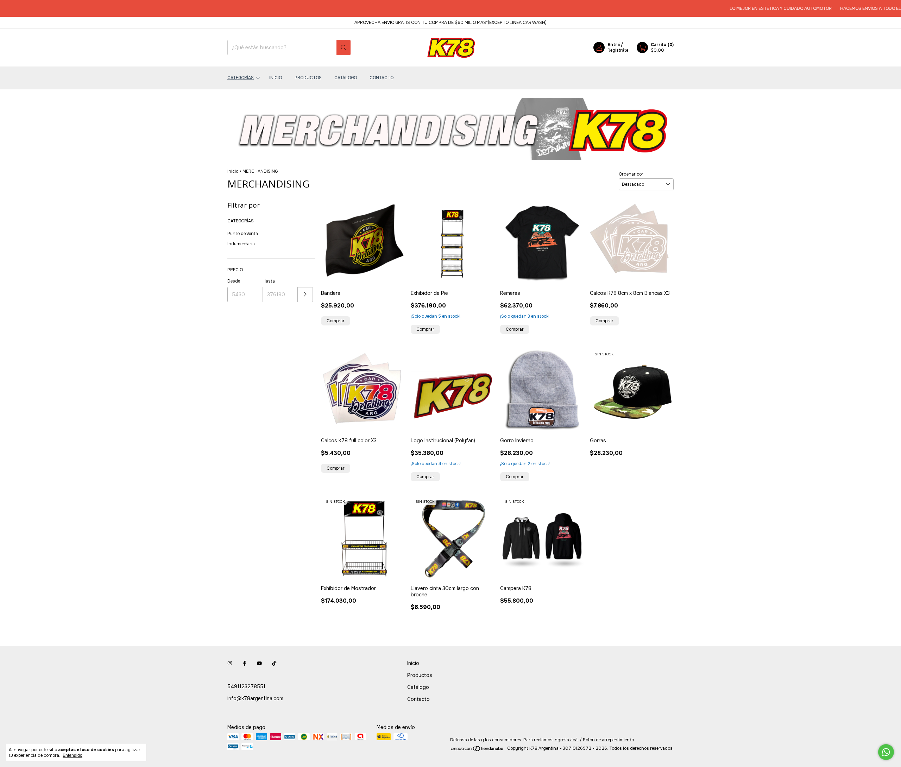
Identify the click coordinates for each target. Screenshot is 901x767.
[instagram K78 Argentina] (229, 663)
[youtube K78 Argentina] (259, 663)
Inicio (275, 78)
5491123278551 (246, 686)
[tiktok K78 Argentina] (274, 663)
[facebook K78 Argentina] (244, 663)
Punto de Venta (242, 233)
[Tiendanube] (477, 750)
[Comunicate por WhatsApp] (886, 752)
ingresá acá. (566, 740)
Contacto (381, 78)
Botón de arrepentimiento (608, 740)
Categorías (240, 78)
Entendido (72, 755)
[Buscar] (343, 47)
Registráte (617, 50)
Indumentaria (241, 244)
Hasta (269, 281)
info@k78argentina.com (255, 698)
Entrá (613, 44)
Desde (233, 281)
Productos (308, 78)
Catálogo (345, 78)
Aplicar (305, 294)
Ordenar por (631, 174)
